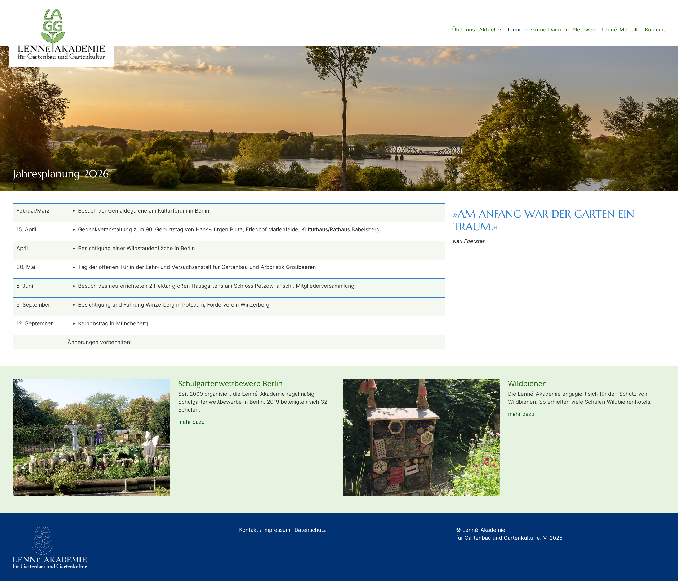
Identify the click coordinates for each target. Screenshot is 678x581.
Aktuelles (490, 29)
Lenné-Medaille (621, 29)
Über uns (463, 29)
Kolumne (656, 29)
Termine (517, 29)
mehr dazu (191, 422)
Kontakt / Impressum (264, 530)
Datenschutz (310, 530)
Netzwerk (585, 29)
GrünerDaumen (550, 29)
